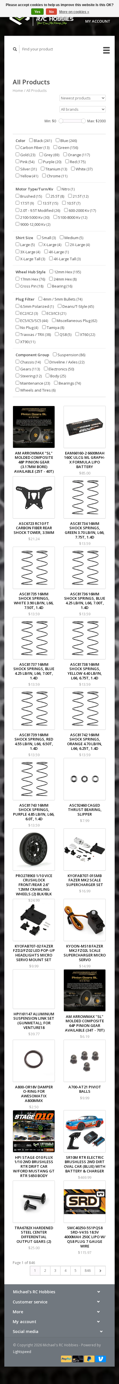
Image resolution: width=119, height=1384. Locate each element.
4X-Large (58, 251)
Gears (29, 369)
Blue (68, 140)
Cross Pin (31, 286)
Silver (28, 169)
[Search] (15, 49)
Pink (27, 161)
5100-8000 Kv (72, 217)
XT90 (27, 341)
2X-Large (79, 244)
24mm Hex (65, 279)
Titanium (55, 169)
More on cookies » (74, 12)
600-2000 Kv (82, 210)
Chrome (57, 176)
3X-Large (29, 251)
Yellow (28, 176)
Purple (52, 161)
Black (42, 140)
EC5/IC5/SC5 (33, 320)
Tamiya (55, 327)
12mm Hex (67, 271)
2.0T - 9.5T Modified (39, 210)
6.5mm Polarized (36, 306)
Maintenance (34, 383)
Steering (30, 376)
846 (88, 1270)
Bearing (61, 286)
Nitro (68, 189)
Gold (27, 154)
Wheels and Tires (37, 390)
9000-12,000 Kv (35, 224)
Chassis (30, 362)
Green (67, 147)
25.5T (57, 196)
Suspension (71, 354)
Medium (73, 237)
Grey (51, 154)
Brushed (30, 196)
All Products (36, 90)
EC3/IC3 (56, 313)
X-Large (52, 244)
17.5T (26, 203)
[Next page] (100, 1270)
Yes (37, 12)
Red (77, 161)
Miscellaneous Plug (76, 320)
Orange (78, 154)
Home (18, 90)
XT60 (87, 334)
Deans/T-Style (78, 306)
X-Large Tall (32, 258)
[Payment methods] (66, 1358)
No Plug (28, 327)
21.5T (80, 196)
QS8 (65, 334)
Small (48, 237)
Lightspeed (22, 1351)
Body (57, 376)
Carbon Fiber (34, 147)
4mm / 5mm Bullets (62, 299)
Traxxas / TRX (35, 334)
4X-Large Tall (67, 258)
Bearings (69, 383)
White (84, 169)
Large (27, 244)
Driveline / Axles (67, 362)
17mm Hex (32, 279)
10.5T (73, 203)
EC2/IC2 (28, 313)
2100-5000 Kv (34, 217)
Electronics (61, 369)
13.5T (50, 203)
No (51, 12)
